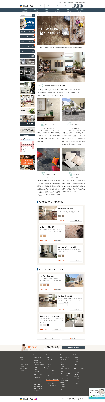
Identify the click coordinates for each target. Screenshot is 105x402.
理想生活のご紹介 (24, 364)
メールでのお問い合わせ (80, 2)
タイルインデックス (65, 357)
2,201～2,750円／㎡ (38, 381)
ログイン (22, 361)
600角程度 (76, 362)
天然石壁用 (63, 382)
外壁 (48, 357)
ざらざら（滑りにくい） (52, 381)
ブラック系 (76, 372)
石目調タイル (63, 364)
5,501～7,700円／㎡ (38, 388)
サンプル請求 (36, 371)
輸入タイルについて (38, 362)
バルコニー (50, 364)
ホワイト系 (76, 370)
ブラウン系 (76, 378)
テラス (49, 361)
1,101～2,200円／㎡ (38, 379)
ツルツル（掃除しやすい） (53, 383)
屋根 (48, 366)
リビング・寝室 (51, 370)
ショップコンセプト (25, 362)
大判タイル (76, 364)
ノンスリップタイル (65, 375)
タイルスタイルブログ (25, 372)
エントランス (50, 359)
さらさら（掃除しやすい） (53, 385)
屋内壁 (49, 375)
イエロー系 (76, 381)
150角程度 (76, 359)
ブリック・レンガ (64, 380)
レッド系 (76, 383)
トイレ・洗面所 (51, 373)
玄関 (48, 368)
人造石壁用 (63, 386)
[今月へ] (31, 138)
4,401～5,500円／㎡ (38, 386)
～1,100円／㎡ (37, 377)
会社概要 (71, 2)
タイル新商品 (63, 359)
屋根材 (62, 387)
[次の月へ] (33, 138)
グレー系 (76, 374)
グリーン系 (76, 380)
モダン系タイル (64, 361)
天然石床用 (63, 384)
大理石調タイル (64, 369)
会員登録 (22, 359)
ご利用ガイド (23, 366)
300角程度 (76, 361)
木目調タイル (63, 362)
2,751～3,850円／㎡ (38, 382)
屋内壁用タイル (64, 376)
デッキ (49, 362)
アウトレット (63, 389)
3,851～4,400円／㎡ (38, 384)
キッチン (49, 372)
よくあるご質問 (63, 2)
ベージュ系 (76, 376)
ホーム (38, 14)
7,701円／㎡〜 (37, 390)
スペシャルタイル (64, 378)
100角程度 (76, 357)
